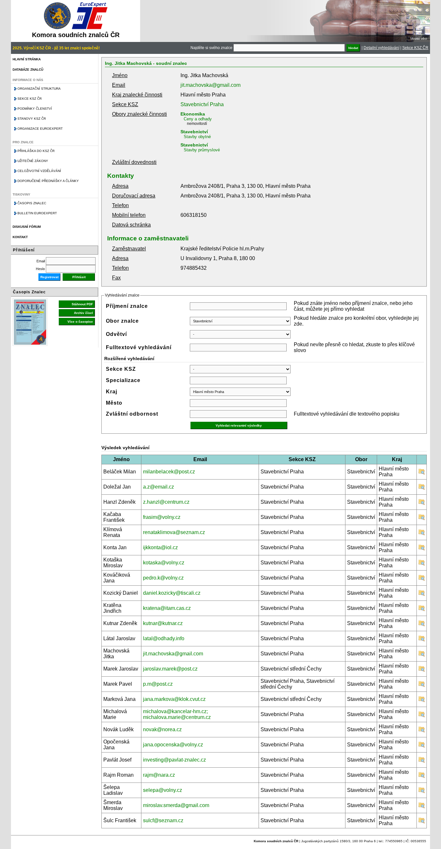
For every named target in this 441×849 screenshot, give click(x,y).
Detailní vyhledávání (381, 47)
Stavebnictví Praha (202, 104)
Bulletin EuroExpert (37, 213)
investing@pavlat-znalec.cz (174, 760)
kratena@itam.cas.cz (167, 608)
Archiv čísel (83, 313)
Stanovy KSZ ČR (31, 118)
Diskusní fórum (27, 226)
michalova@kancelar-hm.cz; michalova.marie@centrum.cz (177, 714)
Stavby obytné (197, 136)
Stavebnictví (194, 131)
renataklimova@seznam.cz (174, 532)
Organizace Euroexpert (40, 128)
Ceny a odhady (198, 118)
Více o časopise (80, 321)
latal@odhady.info (163, 638)
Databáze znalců (28, 69)
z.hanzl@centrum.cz (166, 502)
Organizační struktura (39, 88)
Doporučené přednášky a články (48, 181)
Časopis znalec (31, 203)
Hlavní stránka (27, 59)
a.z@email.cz (158, 487)
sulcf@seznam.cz (163, 820)
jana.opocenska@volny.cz (173, 744)
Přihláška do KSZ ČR (36, 151)
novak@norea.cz (162, 729)
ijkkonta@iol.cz (160, 547)
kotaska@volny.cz (163, 562)
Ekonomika (192, 113)
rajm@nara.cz (159, 775)
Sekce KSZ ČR (415, 47)
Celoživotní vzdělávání (39, 171)
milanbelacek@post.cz (169, 471)
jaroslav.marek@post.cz (170, 669)
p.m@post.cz (158, 684)
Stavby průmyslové (202, 149)
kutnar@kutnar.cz (163, 623)
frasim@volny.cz (161, 517)
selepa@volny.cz (162, 790)
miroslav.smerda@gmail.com (176, 805)
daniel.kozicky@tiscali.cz (171, 593)
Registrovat (49, 277)
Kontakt (20, 237)
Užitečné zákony (32, 161)
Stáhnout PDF (82, 304)
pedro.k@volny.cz (163, 578)
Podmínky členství (34, 108)
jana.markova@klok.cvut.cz (174, 699)
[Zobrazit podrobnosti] (421, 473)
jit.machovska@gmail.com (210, 85)
